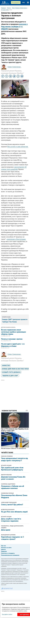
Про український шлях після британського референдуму (12, 468)
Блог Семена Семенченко (19, 8)
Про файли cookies (7, 614)
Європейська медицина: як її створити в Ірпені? (12, 538)
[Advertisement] (15, 392)
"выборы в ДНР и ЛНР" (10, 376)
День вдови (5, 530)
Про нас (3, 545)
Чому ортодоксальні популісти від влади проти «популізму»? (14, 459)
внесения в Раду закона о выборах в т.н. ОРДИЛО (14, 26)
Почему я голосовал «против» (12, 339)
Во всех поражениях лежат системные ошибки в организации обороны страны (13, 332)
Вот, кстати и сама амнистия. (18, 147)
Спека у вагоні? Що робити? (12, 504)
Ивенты (3, 549)
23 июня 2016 (5, 10)
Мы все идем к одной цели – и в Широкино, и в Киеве (12, 345)
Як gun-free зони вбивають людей (14, 512)
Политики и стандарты (8, 553)
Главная (3, 8)
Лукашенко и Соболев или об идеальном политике (12, 487)
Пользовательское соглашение (10, 555)
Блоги (9, 8)
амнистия (6, 365)
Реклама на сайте (6, 547)
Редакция (4, 551)
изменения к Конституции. (16, 239)
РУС (23, 2)
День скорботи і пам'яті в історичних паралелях (11, 520)
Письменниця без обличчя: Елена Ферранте (14, 496)
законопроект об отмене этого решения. (13, 168)
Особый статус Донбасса (11, 372)
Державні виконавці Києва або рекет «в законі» (13, 478)
